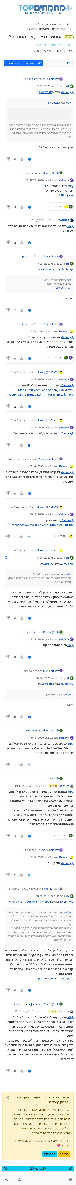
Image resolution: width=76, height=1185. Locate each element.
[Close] (7, 1097)
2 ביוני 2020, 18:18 (40, 514)
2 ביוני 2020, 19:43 (40, 857)
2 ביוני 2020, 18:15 (40, 427)
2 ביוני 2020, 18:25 (47, 557)
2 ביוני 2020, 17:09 (40, 180)
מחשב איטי (31, 79)
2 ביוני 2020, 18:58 (47, 678)
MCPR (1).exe (65, 195)
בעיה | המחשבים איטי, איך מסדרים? (29, 902)
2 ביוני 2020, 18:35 (40, 639)
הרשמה (64, 1154)
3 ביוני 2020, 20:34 (29, 1011)
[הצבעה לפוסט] (22, 159)
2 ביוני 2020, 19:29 (30, 785)
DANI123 (63, 220)
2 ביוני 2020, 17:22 (47, 263)
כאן (44, 186)
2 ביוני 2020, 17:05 (47, 86)
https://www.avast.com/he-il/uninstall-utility (42, 525)
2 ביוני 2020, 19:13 (40, 737)
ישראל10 (64, 331)
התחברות (49, 1154)
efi (67, 86)
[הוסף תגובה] (29, 159)
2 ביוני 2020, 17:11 (40, 220)
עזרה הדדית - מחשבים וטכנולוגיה (53, 44)
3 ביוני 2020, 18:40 (47, 895)
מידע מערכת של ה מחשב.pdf (56, 978)
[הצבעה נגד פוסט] (8, 159)
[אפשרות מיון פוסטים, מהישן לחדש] (68, 63)
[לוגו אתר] (45, 9)
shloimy (54, 78)
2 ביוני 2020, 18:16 (40, 466)
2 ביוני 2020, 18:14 (40, 379)
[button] (70, 1179)
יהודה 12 (64, 785)
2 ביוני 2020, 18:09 (40, 331)
